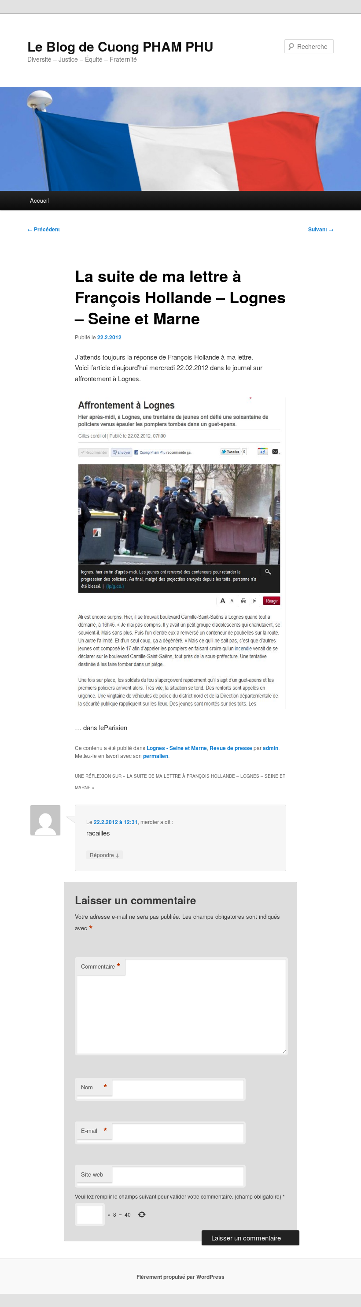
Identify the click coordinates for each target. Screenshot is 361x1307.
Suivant (321, 229)
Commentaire (101, 966)
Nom (94, 1087)
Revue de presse (231, 748)
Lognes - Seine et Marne (177, 748)
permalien (155, 756)
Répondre (104, 854)
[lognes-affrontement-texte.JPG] (180, 706)
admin (270, 748)
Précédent (43, 229)
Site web (92, 1174)
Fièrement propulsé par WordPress (180, 1277)
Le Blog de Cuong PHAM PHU (120, 46)
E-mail (94, 1131)
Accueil (39, 200)
